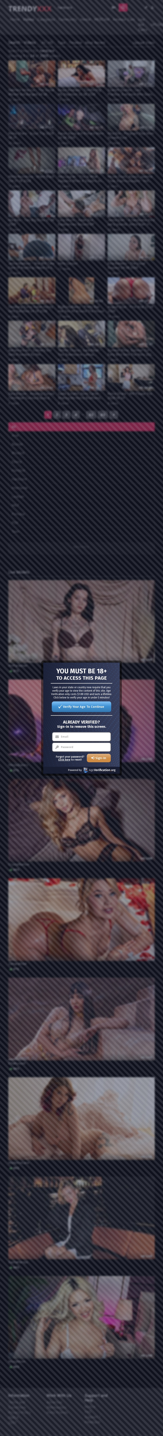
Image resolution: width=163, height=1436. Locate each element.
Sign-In (100, 758)
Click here (64, 759)
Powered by (75, 770)
